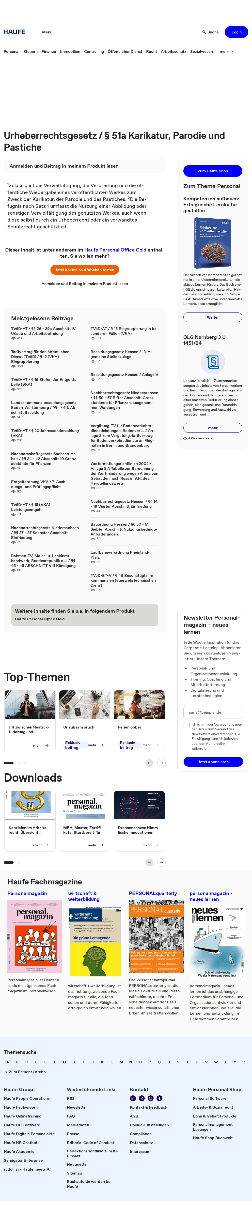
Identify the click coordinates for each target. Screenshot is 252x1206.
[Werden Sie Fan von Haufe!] (159, 1098)
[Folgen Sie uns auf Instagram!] (151, 1098)
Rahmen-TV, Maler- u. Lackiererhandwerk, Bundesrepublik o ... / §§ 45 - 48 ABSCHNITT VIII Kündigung (43, 560)
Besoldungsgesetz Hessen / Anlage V (124, 374)
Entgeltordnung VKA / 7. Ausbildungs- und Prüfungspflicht (40, 484)
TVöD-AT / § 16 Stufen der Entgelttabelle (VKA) (44, 382)
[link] (11, 51)
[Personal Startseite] (16, 32)
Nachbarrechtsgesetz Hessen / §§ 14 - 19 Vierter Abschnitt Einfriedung (124, 504)
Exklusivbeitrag (73, 745)
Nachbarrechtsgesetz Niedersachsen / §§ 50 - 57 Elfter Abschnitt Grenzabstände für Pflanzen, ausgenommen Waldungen (124, 400)
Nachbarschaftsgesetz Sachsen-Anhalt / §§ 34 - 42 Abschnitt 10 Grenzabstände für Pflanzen (44, 458)
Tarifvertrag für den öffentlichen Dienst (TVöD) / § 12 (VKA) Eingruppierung (40, 356)
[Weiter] (161, 763)
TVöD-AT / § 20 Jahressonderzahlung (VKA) (45, 433)
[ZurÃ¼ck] (149, 763)
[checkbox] (186, 725)
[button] (236, 32)
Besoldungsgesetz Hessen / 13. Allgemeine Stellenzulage (122, 354)
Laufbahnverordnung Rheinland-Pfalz (120, 555)
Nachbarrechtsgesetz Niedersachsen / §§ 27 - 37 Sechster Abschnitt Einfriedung (45, 532)
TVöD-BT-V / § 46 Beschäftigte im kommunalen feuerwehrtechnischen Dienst (123, 580)
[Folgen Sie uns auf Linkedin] (133, 1098)
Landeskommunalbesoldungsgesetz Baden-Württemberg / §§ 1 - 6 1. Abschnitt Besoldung (44, 407)
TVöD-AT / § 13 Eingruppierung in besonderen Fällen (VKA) (124, 331)
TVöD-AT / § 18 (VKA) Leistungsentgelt (30, 507)
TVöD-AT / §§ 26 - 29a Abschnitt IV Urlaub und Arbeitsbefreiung (43, 331)
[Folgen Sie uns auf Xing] (142, 1098)
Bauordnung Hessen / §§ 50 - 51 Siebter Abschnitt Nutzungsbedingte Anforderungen (124, 529)
